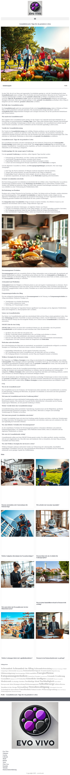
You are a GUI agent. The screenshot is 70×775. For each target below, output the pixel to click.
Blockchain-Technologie (57, 668)
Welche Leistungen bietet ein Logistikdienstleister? (16, 658)
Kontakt (5, 766)
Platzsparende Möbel (7, 684)
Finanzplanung (43, 676)
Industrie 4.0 (13, 679)
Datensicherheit (29, 671)
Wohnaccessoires (36, 689)
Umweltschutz (25, 689)
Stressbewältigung (39, 686)
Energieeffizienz (45, 673)
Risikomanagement (32, 684)
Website (5, 768)
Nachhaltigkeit (47, 681)
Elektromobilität (31, 673)
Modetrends (6, 681)
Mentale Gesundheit (58, 678)
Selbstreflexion (60, 684)
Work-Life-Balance (62, 689)
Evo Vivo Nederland (44, 762)
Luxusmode (50, 679)
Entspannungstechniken (14, 675)
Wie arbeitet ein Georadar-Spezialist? (47, 505)
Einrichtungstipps (20, 673)
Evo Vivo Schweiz (43, 766)
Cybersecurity (12, 671)
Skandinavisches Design (9, 687)
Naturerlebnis (57, 681)
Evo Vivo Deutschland (44, 754)
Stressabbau (22, 687)
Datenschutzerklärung (10, 769)
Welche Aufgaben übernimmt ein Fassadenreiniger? (17, 556)
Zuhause (5, 753)
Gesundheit (5, 679)
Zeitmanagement (6, 691)
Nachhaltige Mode (32, 681)
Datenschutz (20, 671)
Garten (5, 755)
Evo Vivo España (43, 758)
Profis (3, 695)
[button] (35, 18)
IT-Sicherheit (21, 679)
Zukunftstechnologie (16, 691)
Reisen (5, 760)
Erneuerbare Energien (34, 676)
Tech (4, 762)
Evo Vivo (5, 751)
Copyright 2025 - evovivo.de (35, 773)
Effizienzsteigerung (8, 673)
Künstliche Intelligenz (36, 678)
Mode (4, 758)
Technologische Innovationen (10, 689)
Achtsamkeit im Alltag (23, 668)
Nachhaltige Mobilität (18, 681)
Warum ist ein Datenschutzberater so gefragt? (50, 658)
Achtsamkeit (6, 668)
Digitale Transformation (43, 671)
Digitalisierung (56, 671)
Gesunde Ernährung (56, 676)
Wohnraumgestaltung (49, 689)
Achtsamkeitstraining (43, 668)
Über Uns (6, 764)
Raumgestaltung (19, 684)
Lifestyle (5, 757)
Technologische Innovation (56, 687)
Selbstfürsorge (46, 684)
